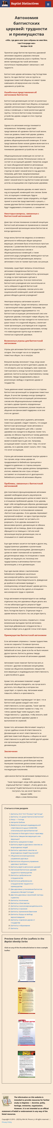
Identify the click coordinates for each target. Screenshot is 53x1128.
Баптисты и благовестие (20, 903)
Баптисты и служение (19, 909)
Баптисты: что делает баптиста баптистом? (27, 817)
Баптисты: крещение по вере (22, 842)
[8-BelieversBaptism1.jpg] (26, 1032)
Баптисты (14, 928)
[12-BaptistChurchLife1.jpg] (26, 1064)
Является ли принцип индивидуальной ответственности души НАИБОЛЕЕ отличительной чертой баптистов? (26, 828)
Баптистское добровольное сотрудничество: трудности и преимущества (22, 884)
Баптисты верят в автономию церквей (25, 867)
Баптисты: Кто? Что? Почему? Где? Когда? (27, 814)
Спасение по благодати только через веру (27, 833)
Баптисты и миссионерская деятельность (27, 906)
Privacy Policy (7, 1122)
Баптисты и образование (20, 925)
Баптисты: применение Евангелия (24, 911)
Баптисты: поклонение (19, 900)
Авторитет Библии (18, 822)
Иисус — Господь (17, 819)
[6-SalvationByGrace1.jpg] (26, 1000)
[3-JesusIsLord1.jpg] (26, 968)
